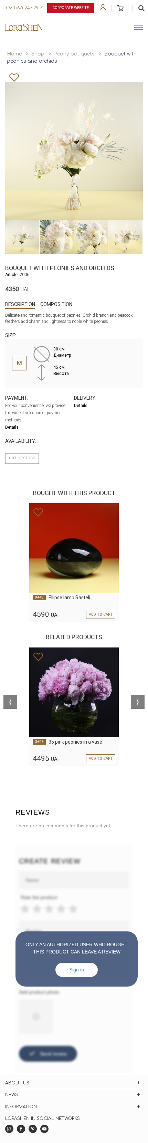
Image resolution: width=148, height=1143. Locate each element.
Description (20, 304)
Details (12, 427)
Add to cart (101, 614)
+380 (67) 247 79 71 (24, 8)
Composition (56, 304)
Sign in (76, 969)
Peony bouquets (74, 54)
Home (14, 54)
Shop (37, 54)
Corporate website (70, 8)
